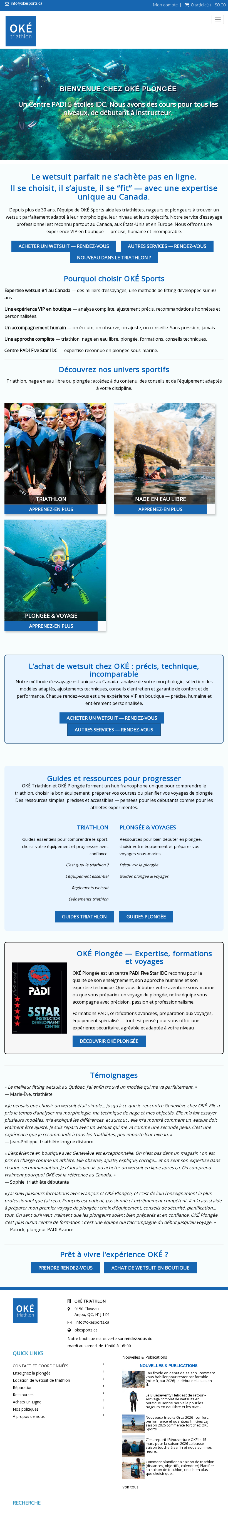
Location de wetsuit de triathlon (41, 1380)
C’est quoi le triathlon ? (87, 864)
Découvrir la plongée (139, 864)
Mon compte (165, 5)
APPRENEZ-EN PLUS (51, 509)
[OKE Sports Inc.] (21, 32)
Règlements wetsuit (90, 887)
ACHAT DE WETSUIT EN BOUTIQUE (150, 1267)
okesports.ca (86, 1330)
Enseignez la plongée (32, 1373)
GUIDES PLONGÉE (146, 916)
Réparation (23, 1387)
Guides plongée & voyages (144, 876)
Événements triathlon (88, 899)
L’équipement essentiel (86, 876)
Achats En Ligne (27, 1402)
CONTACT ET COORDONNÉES (40, 1365)
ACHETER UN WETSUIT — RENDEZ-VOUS (64, 246)
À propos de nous (29, 1416)
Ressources (23, 1394)
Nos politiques (26, 1409)
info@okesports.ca (26, 4)
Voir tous (130, 1487)
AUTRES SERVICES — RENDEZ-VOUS (167, 246)
